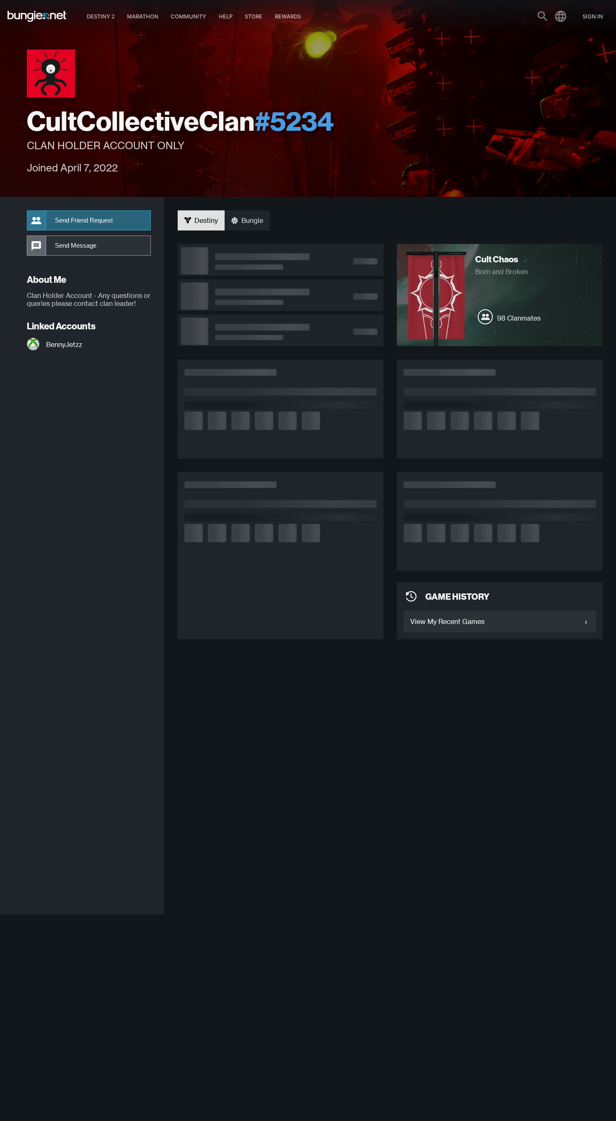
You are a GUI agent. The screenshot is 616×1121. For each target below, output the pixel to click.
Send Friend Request (84, 220)
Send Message (75, 245)
